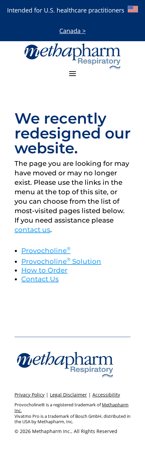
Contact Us (40, 279)
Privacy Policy (29, 394)
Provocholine (45, 251)
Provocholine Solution (61, 261)
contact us (32, 230)
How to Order (44, 270)
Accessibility (106, 394)
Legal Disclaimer (68, 394)
